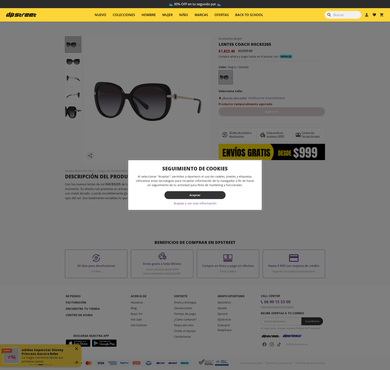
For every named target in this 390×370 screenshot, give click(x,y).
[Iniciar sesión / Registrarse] (366, 14)
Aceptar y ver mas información (195, 203)
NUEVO (100, 15)
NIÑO (183, 15)
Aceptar (195, 195)
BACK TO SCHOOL (249, 15)
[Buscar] (329, 15)
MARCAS (201, 15)
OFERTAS (221, 15)
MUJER (167, 15)
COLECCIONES (124, 15)
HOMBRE (149, 15)
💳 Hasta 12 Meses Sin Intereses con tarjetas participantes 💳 (195, 4)
